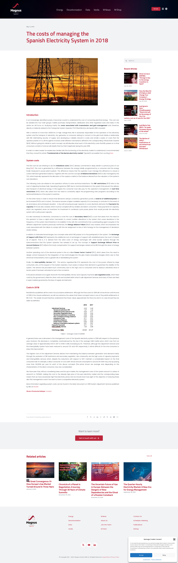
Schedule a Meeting (140, 518)
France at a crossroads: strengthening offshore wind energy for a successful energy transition (40, 488)
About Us (104, 518)
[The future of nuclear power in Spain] (138, 471)
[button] (174, 539)
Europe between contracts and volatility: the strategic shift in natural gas (104, 484)
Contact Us (137, 514)
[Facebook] (87, 417)
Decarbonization (74, 518)
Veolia (70, 526)
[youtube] (89, 542)
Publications (137, 522)
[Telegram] (104, 417)
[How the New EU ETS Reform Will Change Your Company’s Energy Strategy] (130, 95)
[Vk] (110, 417)
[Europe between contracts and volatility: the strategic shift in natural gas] (105, 470)
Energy (70, 514)
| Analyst (39, 391)
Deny (164, 555)
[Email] (117, 417)
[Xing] (114, 417)
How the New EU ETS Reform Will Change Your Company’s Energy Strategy (145, 95)
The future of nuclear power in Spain (137, 486)
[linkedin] (94, 542)
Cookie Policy (146, 559)
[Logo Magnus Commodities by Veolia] (16, 4)
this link (35, 387)
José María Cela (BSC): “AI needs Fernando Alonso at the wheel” (145, 128)
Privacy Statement (156, 559)
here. (111, 153)
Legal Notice (106, 554)
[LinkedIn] (97, 417)
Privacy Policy (115, 554)
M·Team (104, 526)
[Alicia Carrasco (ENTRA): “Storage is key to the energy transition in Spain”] (130, 78)
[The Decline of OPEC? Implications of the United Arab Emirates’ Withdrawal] (130, 142)
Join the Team (106, 522)
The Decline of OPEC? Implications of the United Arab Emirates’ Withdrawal (145, 143)
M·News (103, 514)
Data (70, 522)
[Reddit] (94, 417)
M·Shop (136, 526)
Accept (141, 555)
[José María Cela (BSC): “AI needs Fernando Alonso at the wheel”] (130, 129)
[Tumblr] (107, 417)
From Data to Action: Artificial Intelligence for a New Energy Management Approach (71, 488)
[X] (90, 417)
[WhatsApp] (100, 417)
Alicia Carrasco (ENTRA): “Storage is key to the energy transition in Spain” (144, 79)
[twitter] (83, 542)
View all (149, 456)
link (32, 168)
